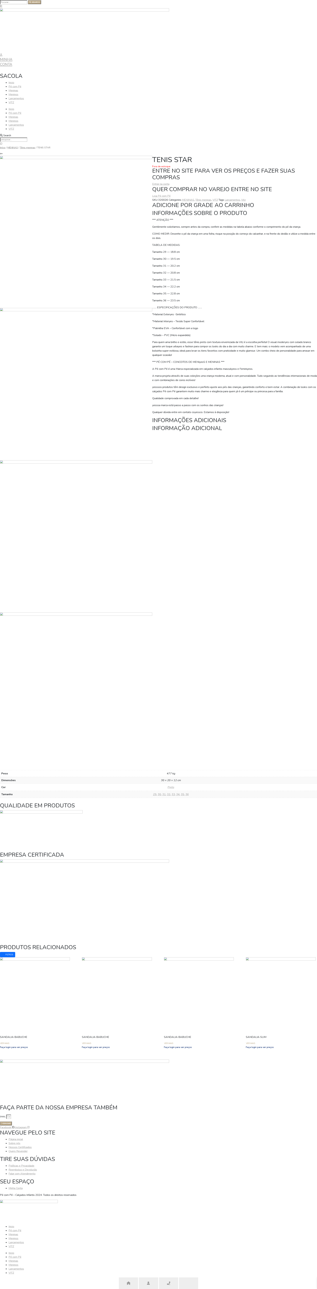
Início (2, 147)
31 (164, 794)
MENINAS (12, 147)
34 (177, 794)
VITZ (11, 102)
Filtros (9, 954)
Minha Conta (6, 62)
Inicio (11, 82)
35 (182, 794)
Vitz (243, 200)
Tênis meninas (27, 147)
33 (173, 794)
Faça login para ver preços (14, 1047)
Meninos (13, 94)
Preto (171, 787)
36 (187, 794)
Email (3, 1117)
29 (154, 794)
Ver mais (4, 1043)
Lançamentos (16, 98)
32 (168, 794)
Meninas (13, 90)
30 (159, 794)
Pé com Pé (15, 86)
